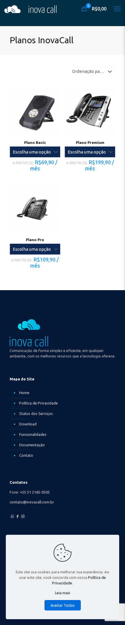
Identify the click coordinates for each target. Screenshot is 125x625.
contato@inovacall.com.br (32, 502)
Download (28, 424)
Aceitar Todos (63, 605)
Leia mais (62, 593)
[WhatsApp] (12, 516)
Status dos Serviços (36, 413)
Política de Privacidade (38, 403)
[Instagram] (22, 516)
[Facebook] (17, 516)
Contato (26, 455)
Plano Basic (35, 142)
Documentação (32, 445)
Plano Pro (35, 240)
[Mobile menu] (117, 9)
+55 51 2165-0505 (35, 492)
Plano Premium (90, 142)
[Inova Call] (30, 8)
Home (24, 393)
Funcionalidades (33, 434)
